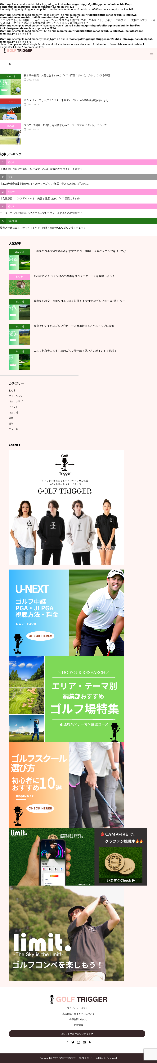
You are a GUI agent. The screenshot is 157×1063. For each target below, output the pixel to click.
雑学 (11, 423)
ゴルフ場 (13, 412)
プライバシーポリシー (78, 1008)
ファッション (16, 396)
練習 (11, 418)
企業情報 (78, 1025)
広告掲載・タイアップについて (78, 1013)
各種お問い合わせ (78, 1019)
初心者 (12, 390)
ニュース (13, 429)
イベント (13, 407)
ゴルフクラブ (16, 401)
